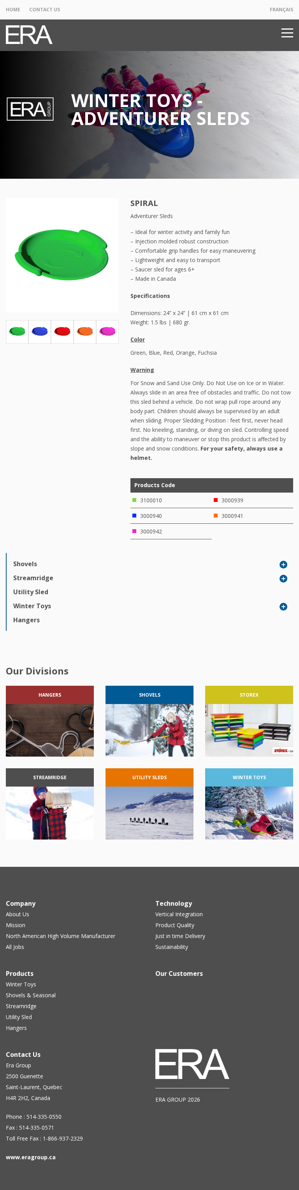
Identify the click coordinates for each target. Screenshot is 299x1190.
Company (20, 903)
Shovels (25, 564)
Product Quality (174, 925)
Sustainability (171, 947)
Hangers (26, 620)
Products (19, 973)
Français (281, 9)
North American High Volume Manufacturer (60, 936)
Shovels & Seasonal (31, 995)
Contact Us (44, 9)
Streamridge (33, 578)
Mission (15, 925)
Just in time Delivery (180, 936)
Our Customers (179, 973)
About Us (17, 914)
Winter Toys (32, 606)
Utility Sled (30, 592)
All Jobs (15, 947)
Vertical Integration (179, 914)
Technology (173, 903)
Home (13, 9)
